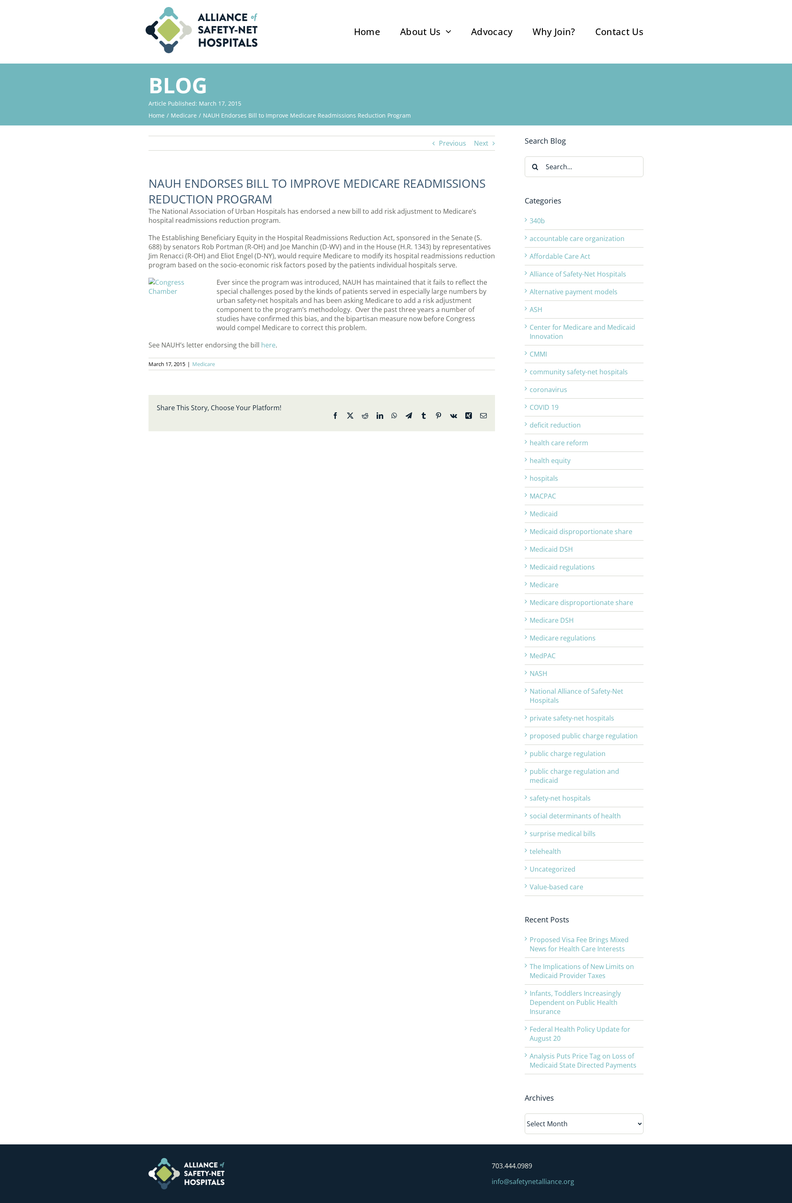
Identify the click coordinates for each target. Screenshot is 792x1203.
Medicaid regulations (562, 567)
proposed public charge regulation (584, 735)
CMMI (538, 354)
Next (481, 143)
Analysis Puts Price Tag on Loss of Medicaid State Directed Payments (583, 1061)
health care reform (559, 442)
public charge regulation (568, 753)
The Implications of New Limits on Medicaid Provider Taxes (582, 971)
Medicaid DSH (551, 549)
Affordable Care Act (560, 256)
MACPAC (543, 496)
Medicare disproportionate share (581, 602)
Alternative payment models (574, 291)
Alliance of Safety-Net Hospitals (578, 274)
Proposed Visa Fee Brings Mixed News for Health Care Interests (579, 944)
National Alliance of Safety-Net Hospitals (576, 696)
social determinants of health (575, 815)
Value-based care (556, 886)
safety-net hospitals (560, 798)
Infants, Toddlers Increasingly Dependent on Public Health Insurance (575, 1002)
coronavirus (548, 389)
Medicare (203, 364)
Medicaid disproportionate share (581, 531)
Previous (452, 143)
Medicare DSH (552, 620)
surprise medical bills (563, 833)
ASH (536, 309)
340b (537, 220)
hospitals (544, 478)
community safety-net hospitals (579, 371)
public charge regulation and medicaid (574, 776)
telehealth (545, 851)
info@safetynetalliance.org (533, 1181)
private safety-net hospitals (572, 718)
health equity (550, 460)
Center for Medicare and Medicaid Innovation (582, 332)
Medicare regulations (563, 638)
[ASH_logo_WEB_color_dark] (201, 10)
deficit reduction (555, 425)
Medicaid (544, 513)
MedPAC (543, 655)
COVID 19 (544, 407)
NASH (538, 673)
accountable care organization (577, 238)
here (268, 345)
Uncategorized (552, 869)
